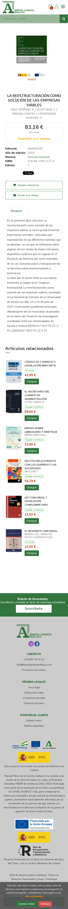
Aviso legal (34, 687)
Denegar (45, 903)
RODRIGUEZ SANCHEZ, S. (41, 116)
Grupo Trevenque (47, 879)
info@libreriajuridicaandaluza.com (34, 664)
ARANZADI (35, 149)
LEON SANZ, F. (46, 109)
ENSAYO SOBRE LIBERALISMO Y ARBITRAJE (41, 430)
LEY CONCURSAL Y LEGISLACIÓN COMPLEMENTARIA (36, 501)
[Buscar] (64, 18)
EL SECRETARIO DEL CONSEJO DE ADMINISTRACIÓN (37, 395)
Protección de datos (34, 703)
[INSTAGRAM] (31, 643)
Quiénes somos (34, 720)
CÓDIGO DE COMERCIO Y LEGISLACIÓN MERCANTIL (40, 363)
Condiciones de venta (34, 698)
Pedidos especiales (34, 725)
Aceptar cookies (26, 903)
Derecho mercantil (39, 157)
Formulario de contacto (34, 670)
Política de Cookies (34, 692)
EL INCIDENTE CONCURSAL (41, 531)
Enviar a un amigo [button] (28, 195)
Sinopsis (16, 211)
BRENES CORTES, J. (25, 114)
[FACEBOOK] (37, 643)
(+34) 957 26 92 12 (34, 659)
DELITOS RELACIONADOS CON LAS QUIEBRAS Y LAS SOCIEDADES (40, 464)
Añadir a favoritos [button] (28, 185)
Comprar (32, 381)
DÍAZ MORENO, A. (22, 109)
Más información (34, 896)
